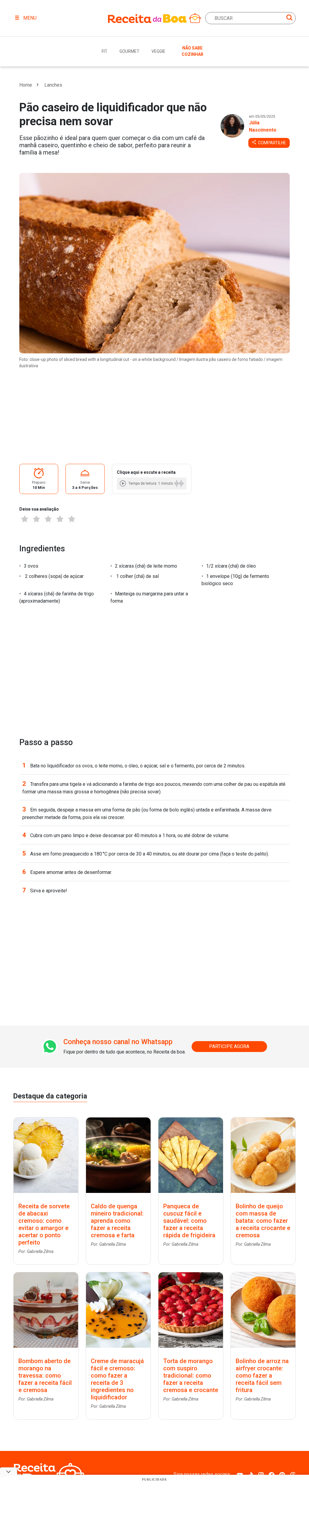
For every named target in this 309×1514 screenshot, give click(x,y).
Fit (104, 51)
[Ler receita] (123, 483)
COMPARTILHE (271, 142)
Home (25, 85)
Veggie (158, 51)
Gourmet (129, 51)
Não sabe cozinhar (192, 51)
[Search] (289, 18)
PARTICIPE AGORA (229, 1046)
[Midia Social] (240, 1474)
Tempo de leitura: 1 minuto (151, 483)
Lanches (53, 85)
